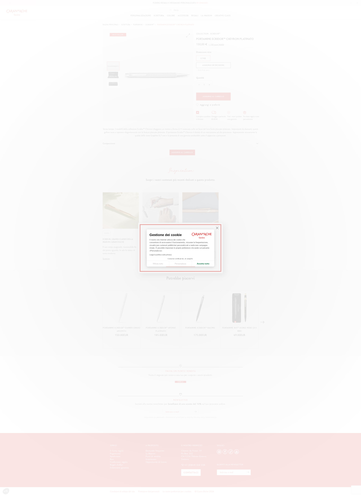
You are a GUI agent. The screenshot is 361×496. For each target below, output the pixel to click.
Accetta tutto (203, 264)
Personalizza (180, 264)
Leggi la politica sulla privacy (160, 255)
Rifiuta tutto (158, 264)
